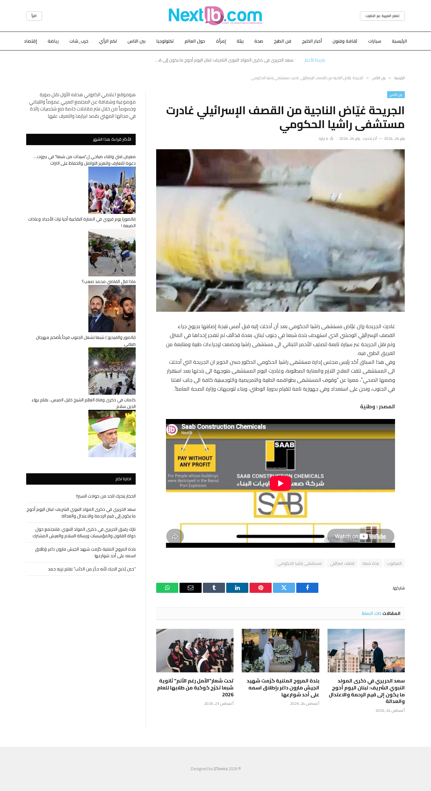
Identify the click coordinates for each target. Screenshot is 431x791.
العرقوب (394, 563)
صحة (258, 41)
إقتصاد (30, 41)
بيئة (240, 41)
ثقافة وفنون (345, 41)
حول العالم (195, 41)
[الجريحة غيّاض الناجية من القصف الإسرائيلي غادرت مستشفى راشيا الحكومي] (280, 230)
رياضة (53, 41)
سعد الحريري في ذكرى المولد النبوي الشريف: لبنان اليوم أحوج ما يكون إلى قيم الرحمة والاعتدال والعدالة (222, 60)
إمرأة (221, 41)
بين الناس (136, 41)
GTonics (220, 768)
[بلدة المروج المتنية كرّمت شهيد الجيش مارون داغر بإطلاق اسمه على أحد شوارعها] (280, 650)
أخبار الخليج (312, 41)
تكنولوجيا (165, 41)
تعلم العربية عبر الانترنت (382, 16)
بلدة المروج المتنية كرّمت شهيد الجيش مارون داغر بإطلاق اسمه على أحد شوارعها (283, 687)
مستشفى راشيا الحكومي (299, 563)
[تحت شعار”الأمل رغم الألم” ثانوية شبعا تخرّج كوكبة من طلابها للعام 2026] (194, 650)
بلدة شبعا (371, 563)
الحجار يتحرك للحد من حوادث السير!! (106, 496)
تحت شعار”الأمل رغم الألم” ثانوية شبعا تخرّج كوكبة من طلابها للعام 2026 (195, 687)
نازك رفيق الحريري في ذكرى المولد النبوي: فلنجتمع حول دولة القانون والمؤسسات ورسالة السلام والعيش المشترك (84, 532)
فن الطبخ (282, 41)
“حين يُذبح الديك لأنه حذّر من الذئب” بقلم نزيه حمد (92, 569)
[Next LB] (215, 15)
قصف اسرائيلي (342, 563)
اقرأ (34, 16)
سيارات (374, 41)
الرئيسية (399, 41)
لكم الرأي (108, 41)
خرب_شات (78, 41)
